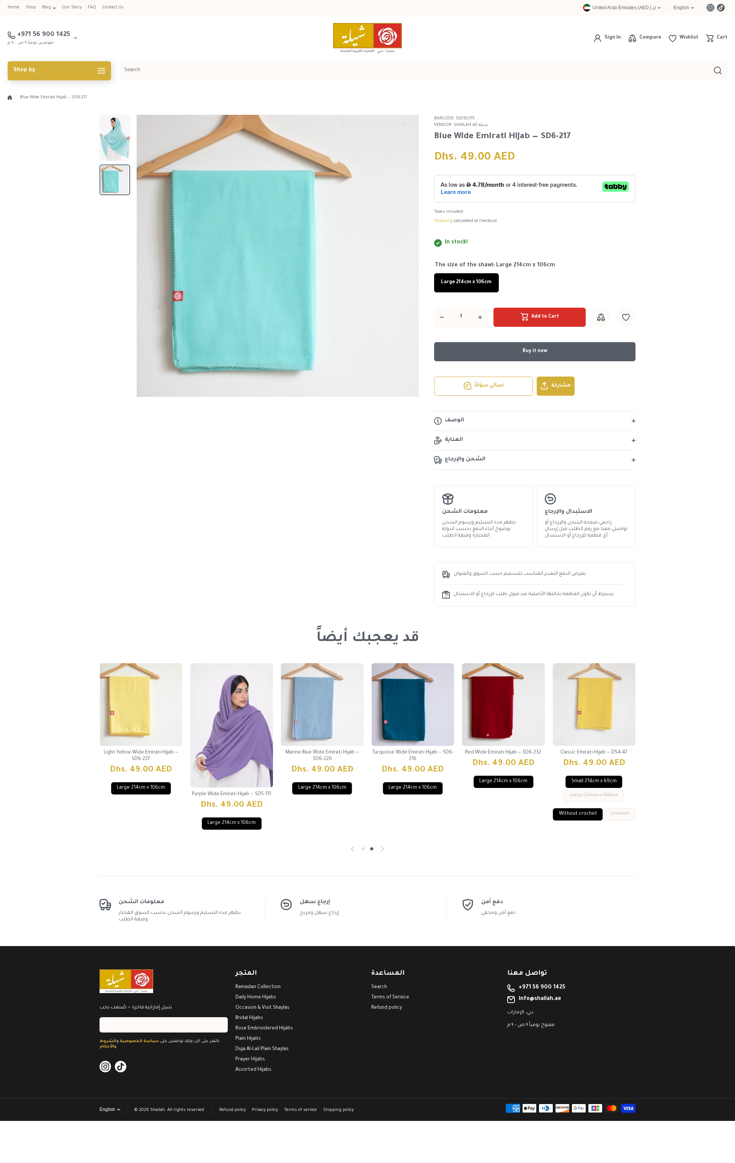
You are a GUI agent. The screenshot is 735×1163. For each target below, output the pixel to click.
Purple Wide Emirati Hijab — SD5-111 (231, 794)
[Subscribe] (218, 1025)
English (681, 7)
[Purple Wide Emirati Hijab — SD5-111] (231, 725)
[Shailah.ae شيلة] (367, 38)
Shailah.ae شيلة (471, 125)
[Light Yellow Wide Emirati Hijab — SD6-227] (141, 704)
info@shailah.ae (540, 999)
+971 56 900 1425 (542, 988)
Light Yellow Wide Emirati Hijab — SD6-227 (141, 756)
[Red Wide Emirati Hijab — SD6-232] (503, 704)
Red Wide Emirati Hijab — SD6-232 (503, 752)
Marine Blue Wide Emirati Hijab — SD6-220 (322, 756)
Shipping (443, 221)
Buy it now (535, 351)
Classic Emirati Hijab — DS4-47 (593, 752)
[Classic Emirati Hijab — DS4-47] (593, 704)
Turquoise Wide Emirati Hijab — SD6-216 (413, 756)
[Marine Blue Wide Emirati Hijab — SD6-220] (322, 704)
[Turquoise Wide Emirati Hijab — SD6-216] (412, 704)
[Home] (10, 97)
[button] (716, 38)
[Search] (717, 70)
